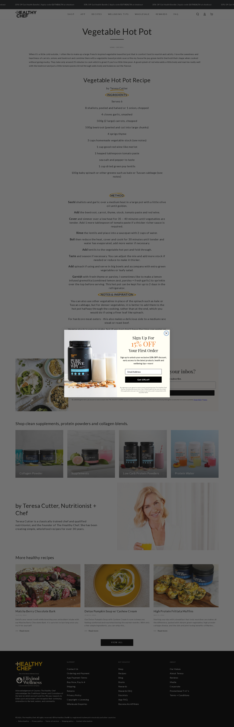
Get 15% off (143, 379)
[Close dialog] (166, 333)
